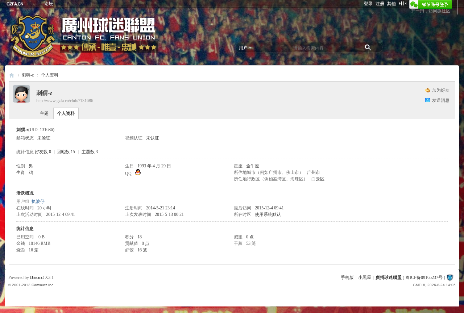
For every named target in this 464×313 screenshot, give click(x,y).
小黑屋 (364, 277)
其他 (391, 3)
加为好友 (441, 90)
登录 (368, 3)
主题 (44, 113)
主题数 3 (90, 151)
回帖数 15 (66, 151)
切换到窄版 (402, 3)
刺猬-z (28, 75)
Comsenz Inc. (43, 285)
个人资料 (66, 113)
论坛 (48, 3)
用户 (243, 47)
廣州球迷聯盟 (11, 75)
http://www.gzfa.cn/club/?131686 (64, 100)
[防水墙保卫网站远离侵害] (449, 277)
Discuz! (37, 277)
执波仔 (38, 201)
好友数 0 (43, 151)
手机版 (347, 277)
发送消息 (441, 100)
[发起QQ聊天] (138, 173)
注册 (380, 3)
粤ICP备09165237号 (424, 277)
